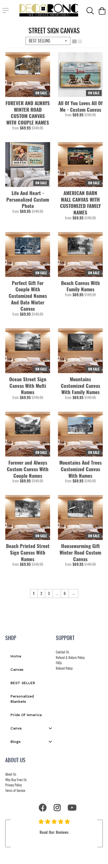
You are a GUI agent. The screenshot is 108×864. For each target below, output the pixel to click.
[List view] (80, 41)
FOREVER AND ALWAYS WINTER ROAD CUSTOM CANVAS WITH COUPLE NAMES (28, 113)
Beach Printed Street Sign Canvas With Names (28, 552)
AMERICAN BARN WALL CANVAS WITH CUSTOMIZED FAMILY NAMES (80, 203)
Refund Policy (64, 668)
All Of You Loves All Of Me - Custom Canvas (80, 106)
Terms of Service (15, 790)
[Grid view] (74, 41)
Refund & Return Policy (70, 657)
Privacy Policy (13, 784)
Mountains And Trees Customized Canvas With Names (80, 469)
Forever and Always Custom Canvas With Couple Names (27, 469)
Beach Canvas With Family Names (80, 286)
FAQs (59, 662)
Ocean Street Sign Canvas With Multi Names (27, 385)
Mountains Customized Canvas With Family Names (80, 385)
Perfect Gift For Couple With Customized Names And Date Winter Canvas (28, 296)
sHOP (10, 638)
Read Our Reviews (54, 832)
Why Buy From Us (16, 779)
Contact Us (62, 652)
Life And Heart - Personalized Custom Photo (27, 199)
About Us (10, 774)
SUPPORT (65, 638)
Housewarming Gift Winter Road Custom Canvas (80, 552)
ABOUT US (15, 760)
